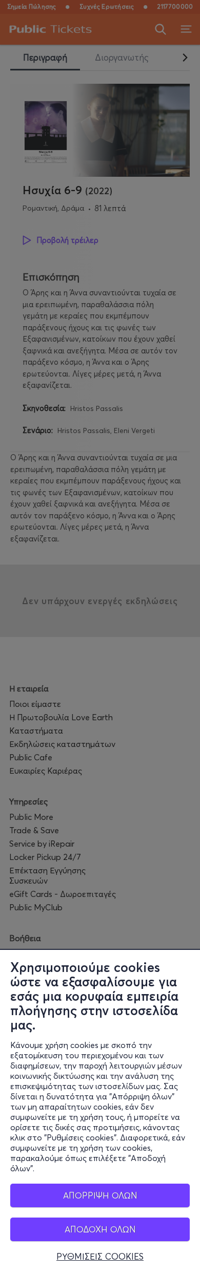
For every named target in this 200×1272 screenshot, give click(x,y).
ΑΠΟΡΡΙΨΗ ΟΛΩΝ (100, 1195)
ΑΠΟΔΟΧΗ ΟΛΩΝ (100, 1229)
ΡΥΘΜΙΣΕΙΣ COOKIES (100, 1256)
